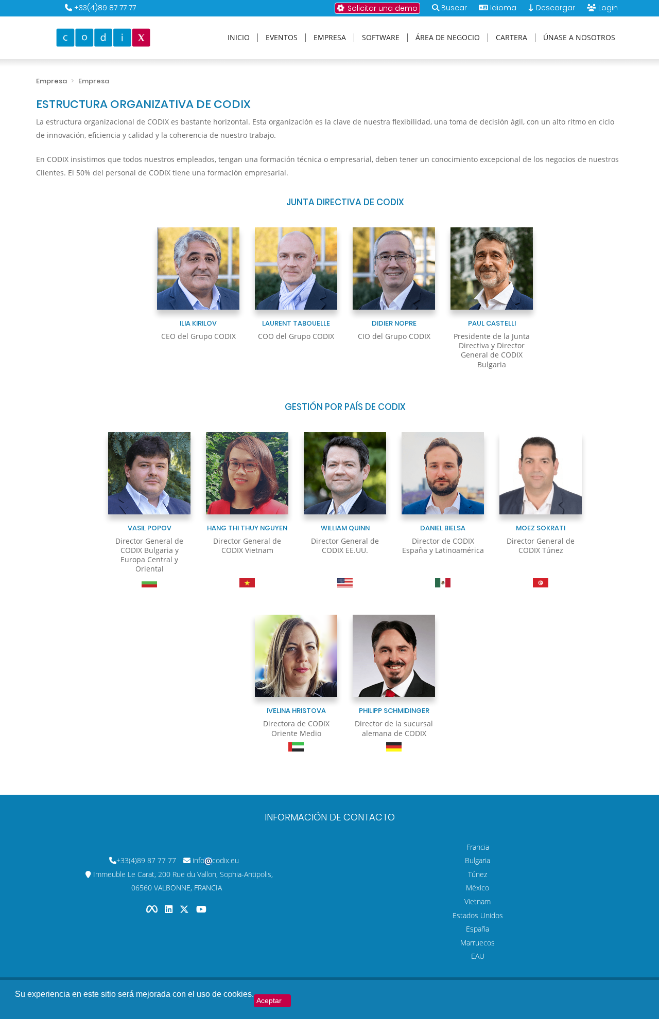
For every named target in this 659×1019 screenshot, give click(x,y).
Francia (477, 847)
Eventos (282, 37)
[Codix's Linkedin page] (170, 909)
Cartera (511, 37)
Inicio (239, 37)
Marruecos (477, 943)
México (477, 887)
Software (381, 37)
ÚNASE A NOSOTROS (579, 37)
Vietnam (477, 901)
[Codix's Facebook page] (153, 909)
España (477, 929)
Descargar (554, 8)
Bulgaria (477, 860)
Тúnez (477, 874)
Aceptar (269, 1000)
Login (608, 8)
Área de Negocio (447, 37)
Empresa (330, 37)
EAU (477, 956)
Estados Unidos (478, 915)
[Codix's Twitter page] (185, 909)
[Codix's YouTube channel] (201, 909)
